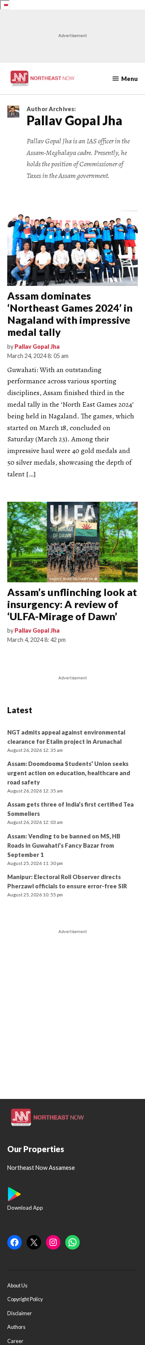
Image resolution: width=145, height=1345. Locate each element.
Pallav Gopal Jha (37, 346)
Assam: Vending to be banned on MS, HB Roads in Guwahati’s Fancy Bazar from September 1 (63, 845)
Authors (16, 1327)
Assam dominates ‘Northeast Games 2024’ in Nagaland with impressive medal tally (70, 314)
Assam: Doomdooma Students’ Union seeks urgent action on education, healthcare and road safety (68, 773)
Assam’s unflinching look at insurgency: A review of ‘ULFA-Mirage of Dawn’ (72, 604)
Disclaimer (19, 1313)
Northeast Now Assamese (41, 1167)
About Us (17, 1286)
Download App (25, 1207)
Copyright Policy (25, 1299)
